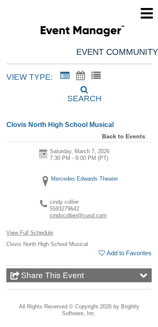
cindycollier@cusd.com (78, 215)
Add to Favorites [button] (129, 253)
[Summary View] (65, 75)
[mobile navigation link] (147, 13)
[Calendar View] (80, 75)
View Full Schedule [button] (29, 233)
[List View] (96, 75)
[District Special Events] (82, 32)
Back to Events (123, 136)
